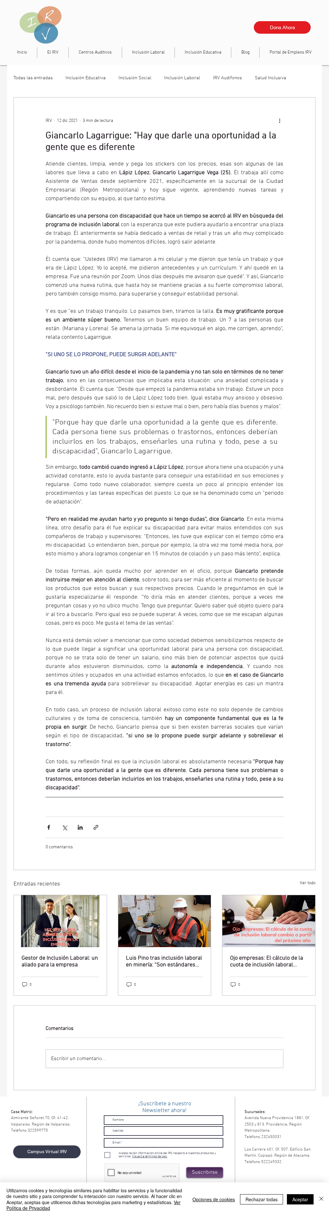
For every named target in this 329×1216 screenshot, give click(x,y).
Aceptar (300, 1199)
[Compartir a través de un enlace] (96, 827)
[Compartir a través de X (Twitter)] (64, 827)
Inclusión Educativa (86, 78)
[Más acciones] (279, 120)
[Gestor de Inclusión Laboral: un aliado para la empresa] (60, 921)
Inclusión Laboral (182, 78)
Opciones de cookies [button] (213, 1199)
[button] (148, 52)
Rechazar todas (261, 1199)
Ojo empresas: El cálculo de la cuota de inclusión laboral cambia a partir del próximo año (266, 961)
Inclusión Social (135, 78)
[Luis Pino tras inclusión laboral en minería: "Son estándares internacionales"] (164, 921)
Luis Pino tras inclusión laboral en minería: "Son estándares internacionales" (164, 961)
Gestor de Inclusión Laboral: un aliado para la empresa (60, 961)
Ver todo (308, 883)
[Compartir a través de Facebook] (49, 827)
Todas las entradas (33, 78)
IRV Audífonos (227, 78)
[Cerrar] (321, 1199)
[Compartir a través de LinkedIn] (80, 827)
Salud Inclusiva (270, 78)
